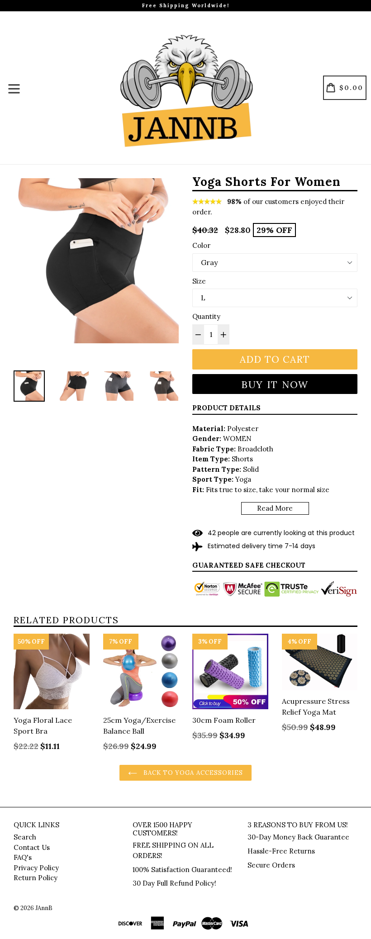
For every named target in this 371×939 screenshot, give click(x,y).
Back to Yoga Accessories (192, 773)
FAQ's (23, 857)
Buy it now (275, 385)
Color (201, 245)
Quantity (206, 316)
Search (25, 837)
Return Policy (35, 877)
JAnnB (43, 908)
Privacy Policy (36, 867)
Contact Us (32, 847)
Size (199, 281)
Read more (275, 508)
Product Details (226, 407)
